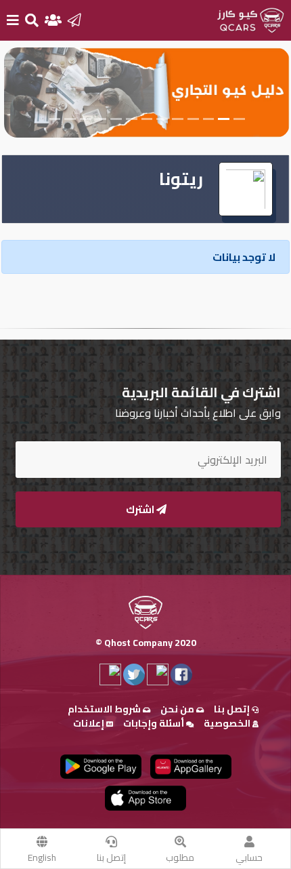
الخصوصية (228, 723)
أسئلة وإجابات (154, 723)
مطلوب (180, 857)
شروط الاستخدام (105, 709)
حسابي (249, 857)
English (42, 857)
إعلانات (89, 723)
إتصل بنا (111, 857)
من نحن (178, 709)
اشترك (141, 509)
